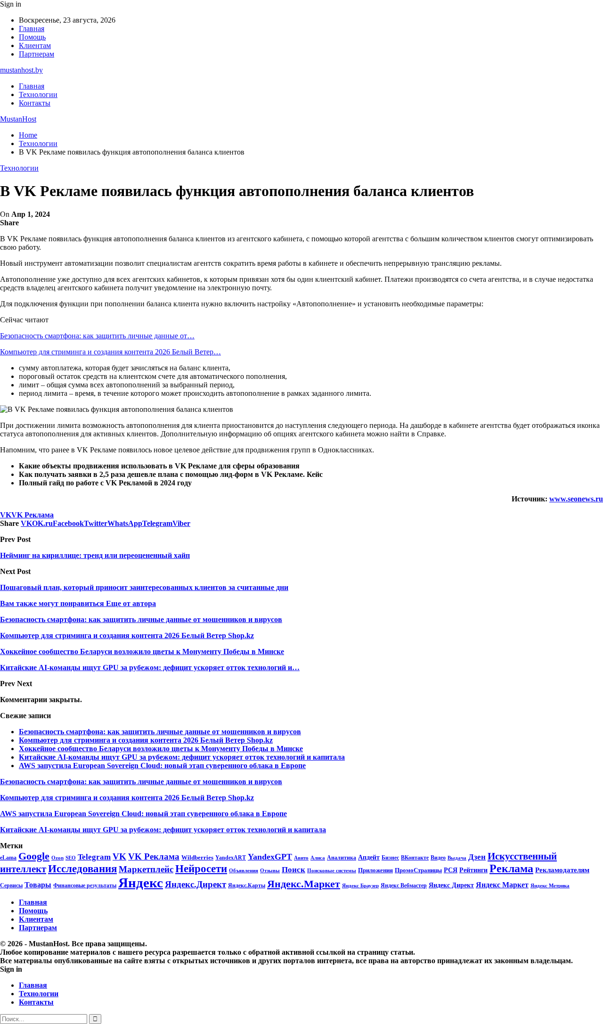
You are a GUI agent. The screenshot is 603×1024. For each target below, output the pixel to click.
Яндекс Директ (451, 885)
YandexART (230, 857)
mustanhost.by (21, 70)
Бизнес (390, 857)
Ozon (57, 857)
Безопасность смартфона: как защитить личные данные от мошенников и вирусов (160, 732)
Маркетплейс (146, 869)
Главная (31, 29)
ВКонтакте (415, 857)
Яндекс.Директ (195, 884)
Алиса (317, 857)
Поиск (293, 869)
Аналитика (341, 857)
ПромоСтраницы (418, 870)
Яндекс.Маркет (303, 884)
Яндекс (140, 882)
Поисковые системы (331, 870)
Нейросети (201, 869)
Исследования (82, 869)
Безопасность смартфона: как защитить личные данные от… (97, 336)
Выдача (457, 857)
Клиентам (35, 45)
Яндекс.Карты (246, 885)
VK (5, 515)
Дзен (477, 856)
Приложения (375, 870)
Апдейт (369, 857)
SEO (70, 857)
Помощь (32, 37)
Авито (301, 857)
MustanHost (18, 119)
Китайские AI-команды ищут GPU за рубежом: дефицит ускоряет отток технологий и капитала (182, 757)
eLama (8, 857)
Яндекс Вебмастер (404, 885)
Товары (37, 885)
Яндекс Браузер (360, 885)
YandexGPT (270, 856)
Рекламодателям (562, 870)
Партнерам (36, 54)
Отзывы (270, 870)
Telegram (94, 856)
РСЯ (450, 870)
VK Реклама (32, 515)
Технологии (38, 94)
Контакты (34, 103)
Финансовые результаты (84, 885)
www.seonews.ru (576, 499)
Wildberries (197, 857)
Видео (438, 857)
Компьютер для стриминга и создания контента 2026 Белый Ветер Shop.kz (146, 740)
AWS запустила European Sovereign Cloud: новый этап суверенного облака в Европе (162, 766)
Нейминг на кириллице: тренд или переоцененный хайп (95, 555)
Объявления (243, 870)
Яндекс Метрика (550, 885)
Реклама (511, 868)
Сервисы (11, 885)
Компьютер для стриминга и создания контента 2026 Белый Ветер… (110, 352)
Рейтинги (473, 870)
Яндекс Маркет (502, 885)
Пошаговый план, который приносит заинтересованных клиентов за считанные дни (144, 587)
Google (33, 856)
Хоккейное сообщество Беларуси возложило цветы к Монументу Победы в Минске (161, 749)
